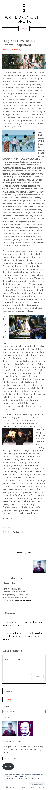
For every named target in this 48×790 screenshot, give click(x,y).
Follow (8, 766)
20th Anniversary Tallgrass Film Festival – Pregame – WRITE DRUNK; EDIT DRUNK (22, 636)
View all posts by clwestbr (19, 600)
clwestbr (5, 50)
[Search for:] (23, 690)
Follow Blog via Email (11, 741)
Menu (23, 28)
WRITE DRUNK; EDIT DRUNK (24, 19)
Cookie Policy (8, 780)
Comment (37, 676)
